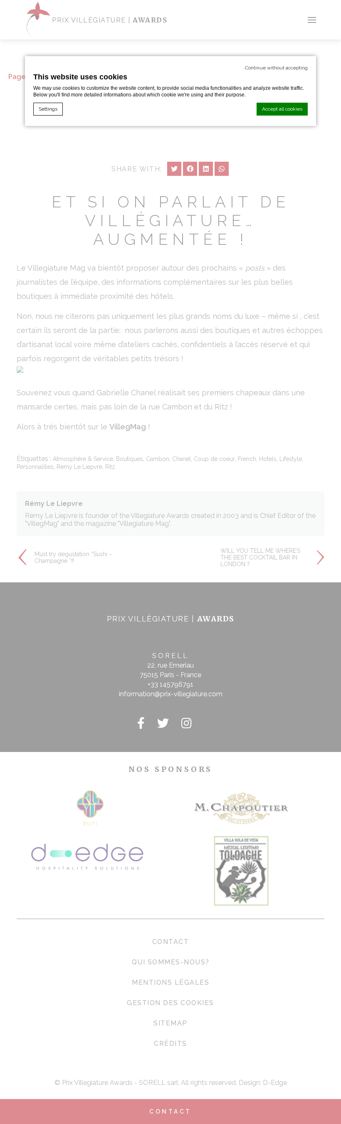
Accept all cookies (282, 109)
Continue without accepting (276, 68)
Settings (48, 109)
